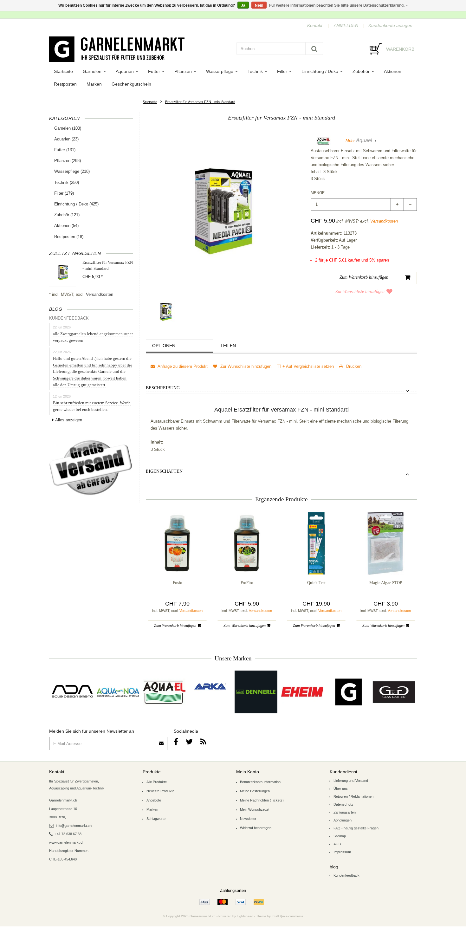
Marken (94, 84)
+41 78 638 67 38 (68, 834)
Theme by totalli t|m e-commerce (279, 916)
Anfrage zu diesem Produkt (182, 366)
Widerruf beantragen (255, 828)
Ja (243, 5)
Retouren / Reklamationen (353, 796)
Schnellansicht (177, 561)
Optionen (163, 345)
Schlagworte (155, 819)
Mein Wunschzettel (254, 809)
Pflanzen (183, 71)
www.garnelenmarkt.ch (66, 842)
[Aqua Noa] (118, 692)
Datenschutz (343, 804)
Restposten (65, 84)
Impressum (342, 852)
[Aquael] (164, 692)
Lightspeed (245, 916)
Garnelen (93, 71)
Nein (259, 5)
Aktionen (392, 71)
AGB (337, 844)
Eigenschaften (164, 471)
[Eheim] (302, 692)
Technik (256, 71)
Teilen (228, 345)
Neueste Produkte (160, 791)
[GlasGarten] (393, 692)
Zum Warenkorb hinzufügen (175, 625)
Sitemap (339, 836)
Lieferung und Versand (350, 780)
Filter (282, 71)
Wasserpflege (220, 71)
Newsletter (248, 819)
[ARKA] (210, 686)
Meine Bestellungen (255, 791)
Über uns (340, 788)
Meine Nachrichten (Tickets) (262, 800)
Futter (154, 71)
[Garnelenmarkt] (348, 692)
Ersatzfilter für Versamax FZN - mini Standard (200, 102)
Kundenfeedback (346, 875)
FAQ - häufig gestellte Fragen (356, 828)
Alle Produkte (156, 782)
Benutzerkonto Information (260, 782)
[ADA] (72, 692)
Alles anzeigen (68, 420)
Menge (318, 193)
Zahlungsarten (344, 812)
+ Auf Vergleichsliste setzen (308, 366)
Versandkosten (99, 294)
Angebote (153, 800)
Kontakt (314, 25)
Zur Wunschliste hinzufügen (360, 291)
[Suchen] (314, 48)
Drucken (353, 366)
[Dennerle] (256, 692)
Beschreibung (163, 388)
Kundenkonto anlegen (390, 25)
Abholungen (342, 820)
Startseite (63, 71)
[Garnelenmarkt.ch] (139, 49)
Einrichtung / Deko (320, 71)
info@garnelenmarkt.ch (74, 825)
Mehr (359, 140)
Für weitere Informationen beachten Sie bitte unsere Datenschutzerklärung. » (338, 5)
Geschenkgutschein (131, 84)
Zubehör (362, 71)
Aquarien (125, 71)
